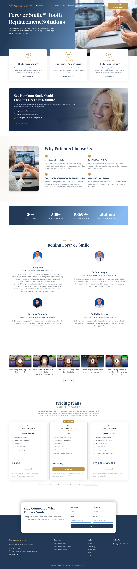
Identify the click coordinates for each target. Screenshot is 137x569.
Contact (100, 6)
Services (39, 6)
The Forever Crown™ (60, 550)
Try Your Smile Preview (23, 124)
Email (72, 516)
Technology (73, 6)
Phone (95, 516)
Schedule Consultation (118, 6)
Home (31, 6)
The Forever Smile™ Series (62, 547)
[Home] (19, 6)
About (49, 6)
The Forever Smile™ (60, 544)
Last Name (96, 507)
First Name (74, 507)
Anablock (83, 565)
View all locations (14, 554)
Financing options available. (91, 485)
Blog (82, 6)
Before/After (60, 6)
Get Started (28, 469)
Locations (90, 6)
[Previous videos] (65, 380)
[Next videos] (71, 380)
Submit (92, 526)
